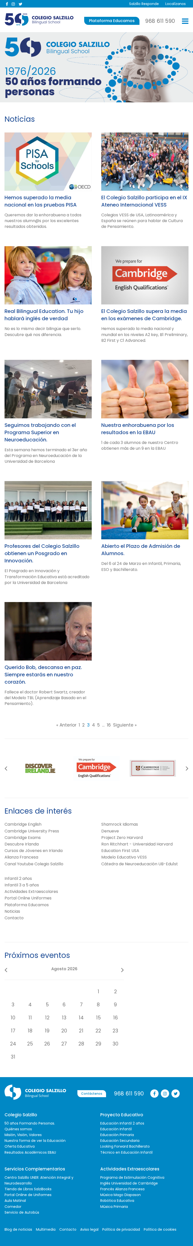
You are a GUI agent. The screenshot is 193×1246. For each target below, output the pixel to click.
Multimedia (46, 1229)
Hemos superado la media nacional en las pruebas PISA (41, 201)
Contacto (14, 918)
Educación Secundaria (119, 1140)
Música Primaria (114, 1206)
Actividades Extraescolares (31, 891)
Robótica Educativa (117, 1200)
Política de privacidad (121, 1229)
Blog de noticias (18, 1229)
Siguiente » (125, 725)
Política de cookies (160, 1229)
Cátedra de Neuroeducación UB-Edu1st (139, 864)
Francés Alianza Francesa (122, 1189)
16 (109, 725)
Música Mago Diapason (120, 1194)
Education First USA (120, 851)
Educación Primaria (117, 1134)
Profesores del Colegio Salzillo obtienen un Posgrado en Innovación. (42, 553)
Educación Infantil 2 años (122, 1123)
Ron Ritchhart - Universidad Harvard (137, 844)
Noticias (12, 911)
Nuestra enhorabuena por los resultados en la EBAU (137, 429)
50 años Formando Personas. (30, 1123)
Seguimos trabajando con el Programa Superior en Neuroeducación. (40, 432)
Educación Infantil (116, 1129)
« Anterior (66, 725)
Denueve (110, 831)
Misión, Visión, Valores (23, 1134)
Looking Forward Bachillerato (125, 1146)
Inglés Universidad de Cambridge (129, 1183)
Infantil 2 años (18, 878)
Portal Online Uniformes (28, 898)
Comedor (13, 1206)
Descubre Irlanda (22, 844)
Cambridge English (23, 824)
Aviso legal (89, 1229)
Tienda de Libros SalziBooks (28, 1189)
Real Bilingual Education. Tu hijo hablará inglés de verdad (44, 315)
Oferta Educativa (20, 1146)
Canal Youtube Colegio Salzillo (34, 864)
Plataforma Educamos (112, 21)
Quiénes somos (18, 1129)
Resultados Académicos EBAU (30, 1152)
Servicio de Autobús (22, 1212)
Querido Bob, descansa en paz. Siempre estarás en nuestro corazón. (43, 674)
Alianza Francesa (21, 857)
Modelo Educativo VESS (124, 857)
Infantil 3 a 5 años (22, 885)
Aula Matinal (15, 1200)
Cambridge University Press (32, 831)
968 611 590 (160, 21)
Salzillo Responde (144, 3)
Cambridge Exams (23, 837)
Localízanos (175, 3)
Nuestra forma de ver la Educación (35, 1140)
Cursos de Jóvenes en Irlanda (34, 851)
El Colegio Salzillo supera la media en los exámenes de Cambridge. (144, 315)
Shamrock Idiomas (119, 824)
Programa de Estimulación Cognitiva (132, 1177)
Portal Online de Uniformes (28, 1194)
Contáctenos (91, 1093)
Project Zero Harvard (122, 837)
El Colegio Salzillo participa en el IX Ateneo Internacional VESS (144, 201)
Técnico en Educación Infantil (126, 1152)
